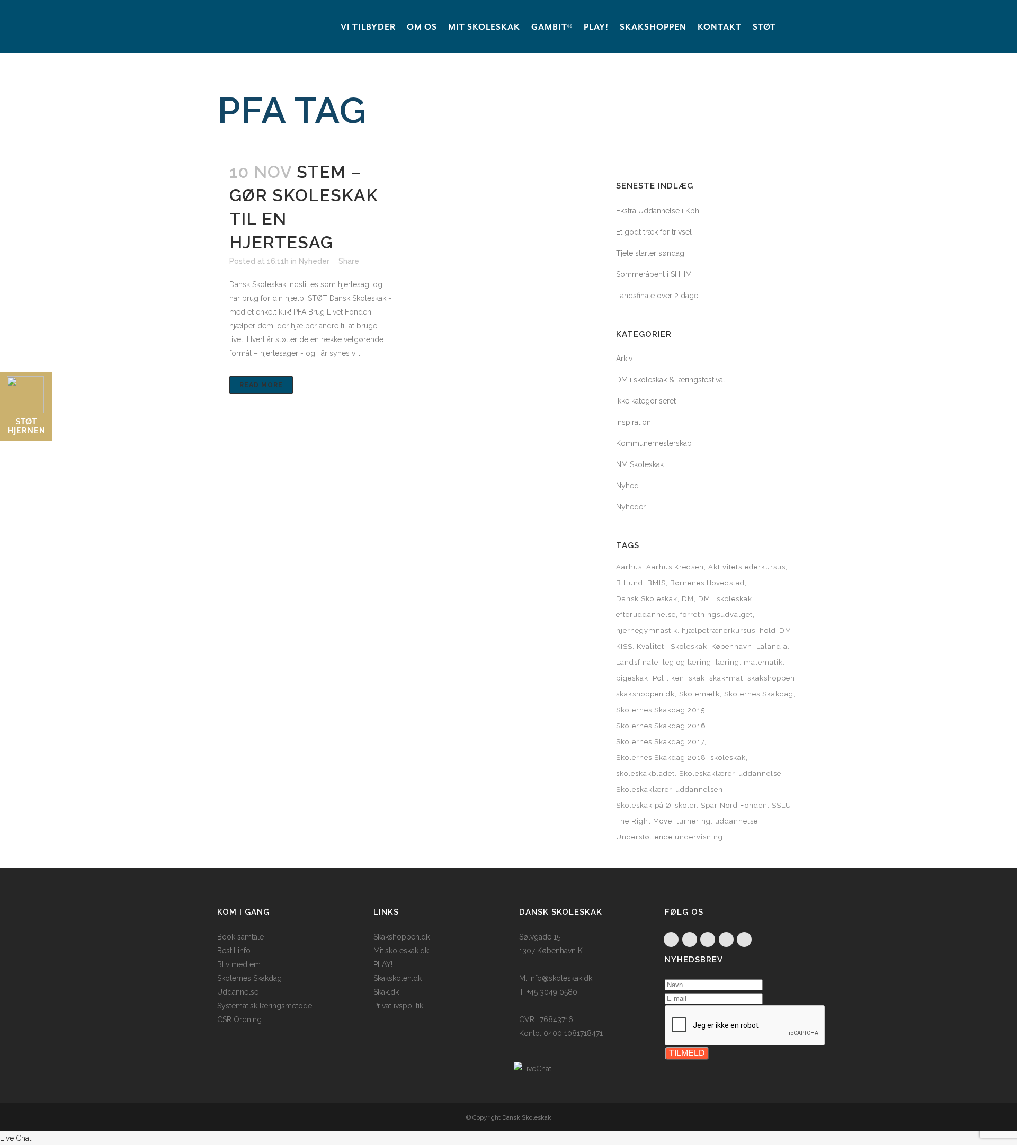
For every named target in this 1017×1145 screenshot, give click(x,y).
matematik (763, 662)
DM (688, 599)
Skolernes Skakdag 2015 (660, 710)
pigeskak (632, 678)
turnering (693, 821)
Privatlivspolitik (398, 1005)
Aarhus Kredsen (675, 567)
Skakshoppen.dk (401, 937)
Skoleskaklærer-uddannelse (730, 773)
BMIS (656, 583)
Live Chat (15, 1138)
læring (727, 662)
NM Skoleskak (640, 464)
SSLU (781, 805)
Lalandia (772, 646)
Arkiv (624, 358)
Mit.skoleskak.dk (401, 950)
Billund (629, 583)
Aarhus (629, 567)
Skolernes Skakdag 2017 (660, 742)
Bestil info (234, 950)
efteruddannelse (646, 615)
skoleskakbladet (645, 773)
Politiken (668, 678)
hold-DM (775, 630)
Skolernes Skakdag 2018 (661, 758)
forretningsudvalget (716, 615)
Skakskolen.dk (397, 978)
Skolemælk (699, 694)
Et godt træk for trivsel (654, 232)
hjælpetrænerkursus (718, 630)
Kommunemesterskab (654, 443)
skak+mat (726, 678)
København (731, 646)
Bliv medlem (239, 964)
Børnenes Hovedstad (707, 583)
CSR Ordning (239, 1019)
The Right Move (644, 821)
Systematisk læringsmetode (264, 1005)
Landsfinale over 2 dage (657, 295)
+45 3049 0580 (552, 992)
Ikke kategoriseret (646, 401)
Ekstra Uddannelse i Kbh (657, 211)
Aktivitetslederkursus (747, 567)
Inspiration (633, 422)
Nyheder (314, 261)
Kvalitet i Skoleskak (672, 646)
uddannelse (736, 821)
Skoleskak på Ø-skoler (656, 805)
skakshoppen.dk (645, 694)
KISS (624, 646)
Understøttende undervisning (669, 837)
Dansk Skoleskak (646, 599)
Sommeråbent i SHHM (654, 274)
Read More (261, 385)
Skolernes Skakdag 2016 (661, 726)
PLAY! (382, 964)
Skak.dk (386, 992)
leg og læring (687, 662)
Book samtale (240, 937)
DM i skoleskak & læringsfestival (670, 379)
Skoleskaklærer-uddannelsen (669, 789)
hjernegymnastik (646, 630)
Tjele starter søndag (650, 253)
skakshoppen (771, 678)
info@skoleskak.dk (560, 978)
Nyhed (627, 485)
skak (697, 678)
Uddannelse (237, 992)
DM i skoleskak (725, 599)
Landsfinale (637, 662)
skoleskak (728, 758)
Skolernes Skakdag (758, 694)
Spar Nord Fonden (734, 805)
